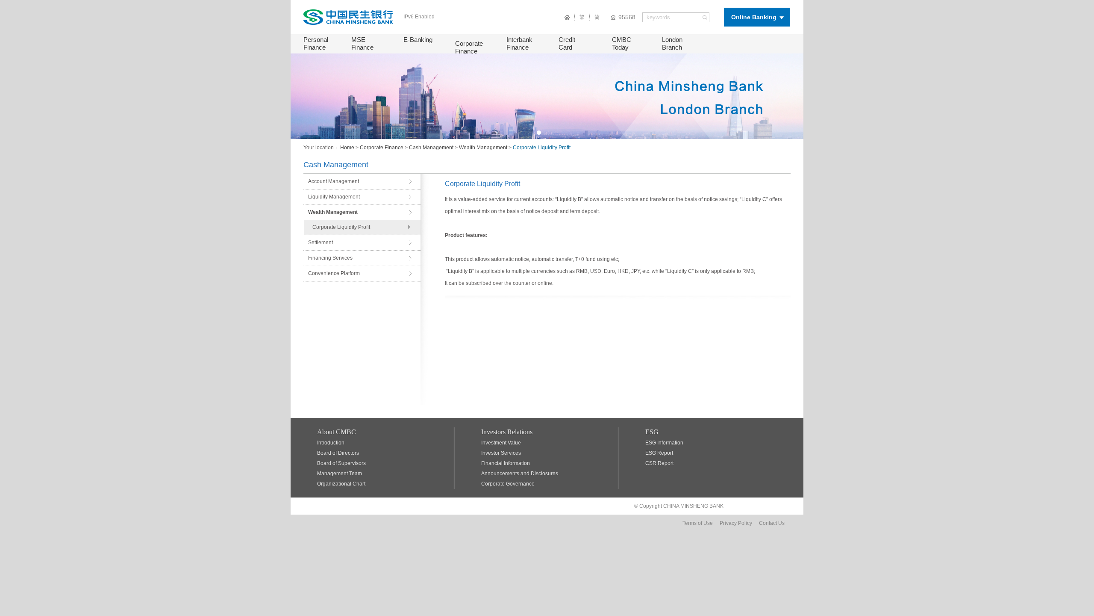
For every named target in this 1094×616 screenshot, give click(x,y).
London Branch (672, 43)
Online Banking (753, 17)
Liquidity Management (334, 197)
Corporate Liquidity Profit (341, 227)
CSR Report (659, 463)
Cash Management (431, 148)
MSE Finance (362, 43)
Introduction (330, 443)
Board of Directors (338, 453)
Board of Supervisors (341, 463)
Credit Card (567, 43)
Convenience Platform (334, 273)
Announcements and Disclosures (519, 474)
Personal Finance (315, 43)
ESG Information (664, 443)
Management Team (339, 474)
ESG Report (659, 453)
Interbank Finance (519, 43)
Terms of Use (697, 523)
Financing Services (330, 258)
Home (347, 148)
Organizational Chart (341, 484)
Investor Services (501, 453)
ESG (652, 431)
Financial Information (505, 463)
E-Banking (417, 39)
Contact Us (772, 523)
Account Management (333, 181)
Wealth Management (483, 148)
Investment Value (501, 443)
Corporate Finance (469, 47)
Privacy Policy (736, 523)
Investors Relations (506, 431)
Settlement (320, 243)
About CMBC (336, 431)
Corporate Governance (508, 484)
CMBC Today (621, 43)
